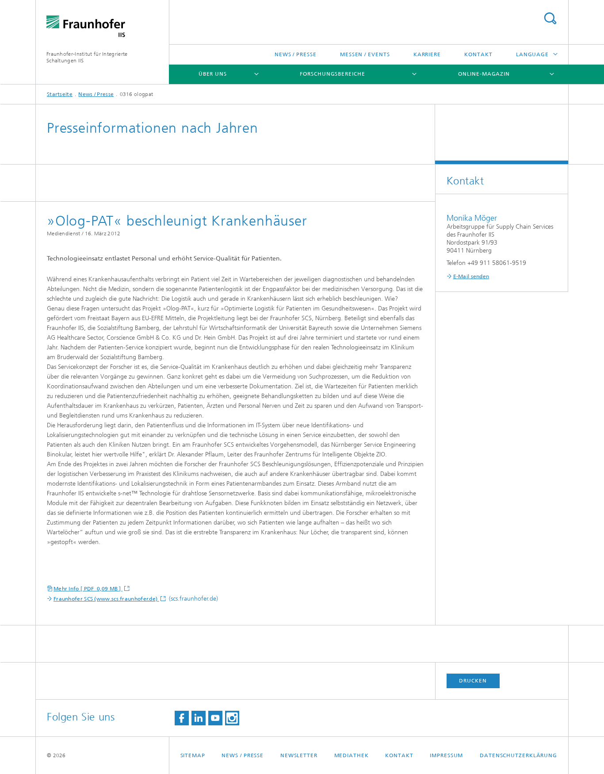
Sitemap (192, 755)
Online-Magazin (484, 74)
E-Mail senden (471, 276)
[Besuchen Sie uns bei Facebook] (182, 718)
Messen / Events (365, 54)
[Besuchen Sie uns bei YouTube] (215, 718)
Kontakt (478, 54)
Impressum (446, 755)
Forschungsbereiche (332, 74)
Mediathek (351, 755)
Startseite (60, 94)
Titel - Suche (550, 18)
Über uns (213, 74)
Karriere (427, 54)
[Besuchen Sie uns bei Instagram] (232, 718)
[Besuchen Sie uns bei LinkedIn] (198, 718)
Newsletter (298, 755)
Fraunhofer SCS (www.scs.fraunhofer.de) (106, 599)
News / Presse (296, 54)
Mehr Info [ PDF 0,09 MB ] (88, 589)
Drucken (472, 681)
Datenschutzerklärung (518, 755)
